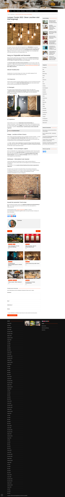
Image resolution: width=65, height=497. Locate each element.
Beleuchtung (10, 21)
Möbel (44, 104)
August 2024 (9, 364)
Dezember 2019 (9, 478)
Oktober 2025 (9, 335)
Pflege (44, 106)
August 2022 (9, 413)
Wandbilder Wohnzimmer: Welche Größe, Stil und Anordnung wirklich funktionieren (52, 27)
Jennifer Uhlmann (45, 139)
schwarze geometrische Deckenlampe (31, 65)
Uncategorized (45, 118)
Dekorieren (44, 79)
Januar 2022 (9, 427)
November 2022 (9, 407)
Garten (14, 244)
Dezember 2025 (9, 331)
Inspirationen (14, 280)
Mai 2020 (8, 468)
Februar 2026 (9, 327)
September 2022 (10, 411)
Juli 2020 (8, 464)
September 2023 (10, 386)
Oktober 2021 (9, 433)
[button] (2, 495)
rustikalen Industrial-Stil (20, 209)
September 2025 (10, 337)
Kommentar (9, 292)
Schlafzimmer (45, 112)
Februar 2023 (9, 401)
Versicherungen (45, 120)
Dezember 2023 (9, 380)
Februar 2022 (9, 425)
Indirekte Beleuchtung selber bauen (32, 263)
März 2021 (9, 448)
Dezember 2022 (9, 405)
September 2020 (10, 460)
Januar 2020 (9, 476)
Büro (43, 77)
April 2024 (9, 372)
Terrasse (44, 116)
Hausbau (44, 85)
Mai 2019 (8, 493)
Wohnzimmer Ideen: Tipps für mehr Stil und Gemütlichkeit (52, 37)
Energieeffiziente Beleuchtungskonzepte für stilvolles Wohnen (15, 264)
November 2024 (9, 358)
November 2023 (9, 382)
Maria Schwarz (45, 130)
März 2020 (9, 472)
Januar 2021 (9, 452)
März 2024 (9, 374)
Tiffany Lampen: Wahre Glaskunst (15, 282)
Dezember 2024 (9, 356)
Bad (43, 69)
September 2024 (10, 362)
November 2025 (9, 333)
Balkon (44, 71)
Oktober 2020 (9, 458)
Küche (44, 100)
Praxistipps (44, 108)
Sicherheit (44, 114)
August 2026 (9, 323)
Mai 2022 (8, 419)
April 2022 (9, 421)
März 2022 (9, 423)
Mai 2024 (8, 370)
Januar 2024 (9, 378)
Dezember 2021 (9, 429)
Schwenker (44, 142)
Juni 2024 (8, 368)
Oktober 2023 (9, 384)
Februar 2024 (9, 376)
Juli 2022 (8, 415)
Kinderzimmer (45, 98)
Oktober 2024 (9, 360)
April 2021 (9, 446)
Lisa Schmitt (45, 136)
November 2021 (9, 431)
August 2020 (9, 462)
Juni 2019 (8, 491)
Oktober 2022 (9, 409)
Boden (44, 75)
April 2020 (9, 470)
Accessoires (45, 67)
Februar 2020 (9, 474)
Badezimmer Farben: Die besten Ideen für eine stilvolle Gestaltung (53, 21)
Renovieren (44, 110)
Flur (43, 81)
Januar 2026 (9, 329)
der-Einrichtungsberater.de (32, 4)
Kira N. (44, 133)
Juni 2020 (8, 466)
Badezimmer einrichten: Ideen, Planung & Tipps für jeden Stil (53, 32)
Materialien (44, 102)
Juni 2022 (8, 417)
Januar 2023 (9, 403)
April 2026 (9, 325)
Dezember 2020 (9, 454)
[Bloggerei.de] (43, 321)
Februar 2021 (9, 450)
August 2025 (9, 339)
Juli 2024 (8, 366)
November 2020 (9, 456)
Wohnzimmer (45, 122)
